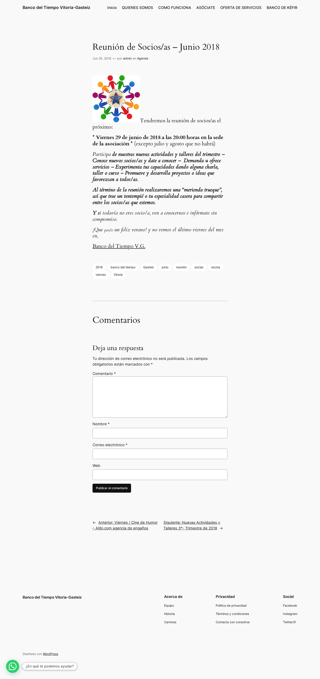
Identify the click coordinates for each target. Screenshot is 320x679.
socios (215, 267)
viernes (101, 274)
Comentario (104, 373)
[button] (12, 666)
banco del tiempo (123, 267)
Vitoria (118, 274)
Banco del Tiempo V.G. (119, 246)
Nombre (101, 424)
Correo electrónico (110, 445)
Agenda (142, 58)
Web (96, 465)
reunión (181, 267)
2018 (99, 267)
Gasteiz (148, 267)
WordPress (50, 654)
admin (127, 58)
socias (198, 267)
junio (165, 267)
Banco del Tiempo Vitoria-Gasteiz (56, 7)
